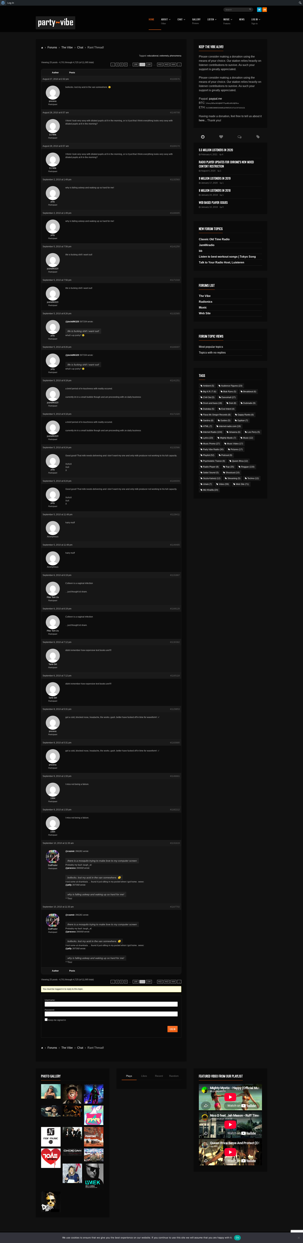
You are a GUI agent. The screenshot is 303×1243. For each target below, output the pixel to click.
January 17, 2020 (209, 183)
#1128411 (175, 514)
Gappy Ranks (246, 415)
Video (224, 484)
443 (167, 64)
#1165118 (175, 675)
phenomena (175, 56)
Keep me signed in (57, 1020)
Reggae (247, 467)
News (241, 19)
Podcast (226, 455)
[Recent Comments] (239, 137)
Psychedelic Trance (214, 461)
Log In (254, 21)
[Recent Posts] (203, 137)
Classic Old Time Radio (214, 239)
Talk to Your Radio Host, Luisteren (221, 262)
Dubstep (208, 409)
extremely (164, 56)
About (164, 21)
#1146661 (175, 776)
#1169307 (175, 347)
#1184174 (175, 146)
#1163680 (175, 742)
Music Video (235, 443)
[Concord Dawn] (72, 1152)
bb (200, 250)
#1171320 (175, 414)
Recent (159, 1075)
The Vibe (67, 47)
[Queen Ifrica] (50, 1091)
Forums (52, 47)
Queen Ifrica (240, 461)
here (201, 120)
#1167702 (175, 907)
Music (203, 307)
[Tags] (258, 137)
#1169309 (175, 481)
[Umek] (93, 1177)
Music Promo (211, 443)
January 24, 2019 (209, 195)
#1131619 (175, 843)
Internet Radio (212, 432)
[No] (298, 1237)
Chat (180, 19)
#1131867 (175, 575)
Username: (50, 1000)
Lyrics (208, 438)
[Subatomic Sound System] (93, 1094)
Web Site (205, 313)
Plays (129, 1075)
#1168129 (175, 608)
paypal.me (215, 98)
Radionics (205, 301)
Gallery (196, 21)
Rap (230, 467)
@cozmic (70, 851)
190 (149, 64)
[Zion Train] (72, 1111)
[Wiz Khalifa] (72, 1173)
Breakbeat (249, 391)
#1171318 (175, 280)
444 (173, 64)
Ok (237, 1237)
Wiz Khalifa (210, 490)
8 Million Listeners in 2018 (215, 190)
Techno (253, 478)
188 (135, 64)
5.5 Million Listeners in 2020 (216, 150)
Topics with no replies (212, 352)
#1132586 (175, 447)
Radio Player (211, 467)
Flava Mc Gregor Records (217, 415)
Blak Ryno (229, 391)
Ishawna (234, 432)
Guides (225, 420)
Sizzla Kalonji (211, 478)
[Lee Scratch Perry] (72, 1094)
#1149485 (175, 545)
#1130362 (175, 642)
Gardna (208, 420)
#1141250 (175, 246)
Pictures (237, 449)
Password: (50, 1010)
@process (70, 868)
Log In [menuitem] (10, 2)
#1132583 (175, 179)
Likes (144, 1075)
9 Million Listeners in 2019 (215, 178)
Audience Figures (231, 386)
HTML (207, 426)
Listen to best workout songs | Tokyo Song (227, 256)
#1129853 (175, 709)
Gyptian (242, 420)
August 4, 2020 (208, 171)
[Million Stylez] (50, 1111)
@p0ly (68, 885)
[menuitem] (3, 3)
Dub (232, 403)
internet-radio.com (230, 426)
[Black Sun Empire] (93, 1136)
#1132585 (175, 313)
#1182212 (175, 809)
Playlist (208, 455)
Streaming (233, 478)
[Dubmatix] (50, 1201)
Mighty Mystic (228, 438)
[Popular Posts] (221, 137)
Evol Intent (227, 409)
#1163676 (175, 79)
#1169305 (175, 213)
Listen (210, 19)
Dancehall (228, 397)
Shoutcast (233, 472)
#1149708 (175, 112)
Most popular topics (211, 346)
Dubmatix (249, 403)
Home (151, 19)
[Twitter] (259, 9)
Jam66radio (206, 245)
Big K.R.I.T (209, 391)
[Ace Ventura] (93, 1155)
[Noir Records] (50, 1136)
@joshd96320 (72, 321)
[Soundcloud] (264, 9)
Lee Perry (253, 432)
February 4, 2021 (209, 154)
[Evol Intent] (50, 1158)
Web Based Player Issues (213, 202)
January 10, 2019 (209, 207)
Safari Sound (211, 472)
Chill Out (208, 397)
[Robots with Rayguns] (93, 1115)
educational (153, 56)
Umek (207, 484)
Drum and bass (212, 403)
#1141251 (175, 380)
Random (174, 1075)
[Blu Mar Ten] (72, 1133)
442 (160, 64)
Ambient (208, 386)
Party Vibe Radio (213, 449)
